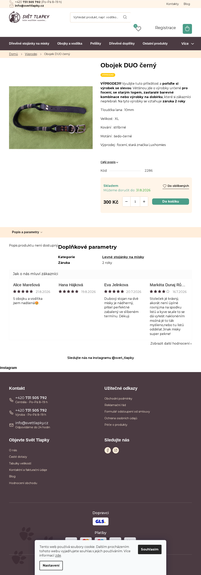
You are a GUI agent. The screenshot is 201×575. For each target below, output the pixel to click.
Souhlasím (150, 549)
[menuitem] (29, 43)
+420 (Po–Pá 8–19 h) (38, 2)
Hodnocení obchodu (23, 483)
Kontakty (172, 4)
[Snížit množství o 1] (126, 201)
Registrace (165, 27)
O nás (13, 450)
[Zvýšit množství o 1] (144, 201)
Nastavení (51, 565)
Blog (187, 4)
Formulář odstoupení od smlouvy (127, 411)
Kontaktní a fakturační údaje (28, 470)
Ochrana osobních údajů (120, 418)
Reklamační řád (115, 405)
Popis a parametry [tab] (25, 232)
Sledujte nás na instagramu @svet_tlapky (100, 358)
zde (58, 555)
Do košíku (170, 201)
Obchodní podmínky (118, 398)
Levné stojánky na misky (123, 257)
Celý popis (108, 162)
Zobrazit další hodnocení (170, 343)
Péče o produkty (115, 424)
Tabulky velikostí (20, 463)
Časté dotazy (18, 457)
